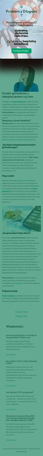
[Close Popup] (41, 1)
